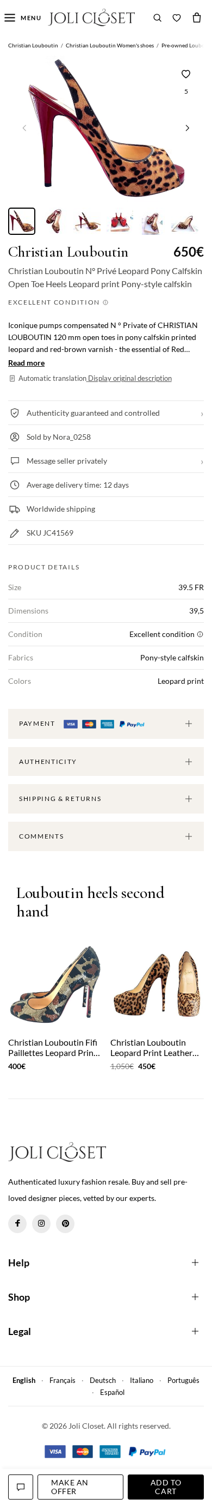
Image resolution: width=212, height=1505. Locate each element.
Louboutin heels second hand (90, 902)
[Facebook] (17, 1224)
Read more (26, 362)
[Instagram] (41, 1224)
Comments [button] (41, 836)
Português (183, 1380)
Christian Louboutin (68, 252)
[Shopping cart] (196, 17)
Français (62, 1380)
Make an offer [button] (70, 1487)
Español (112, 1392)
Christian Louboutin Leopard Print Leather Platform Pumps (151, 1047)
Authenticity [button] (48, 761)
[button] (187, 127)
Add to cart (166, 1487)
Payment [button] (38, 723)
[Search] (158, 17)
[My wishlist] (177, 17)
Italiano (141, 1380)
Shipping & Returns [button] (60, 798)
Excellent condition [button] (55, 302)
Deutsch (103, 1380)
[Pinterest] (65, 1224)
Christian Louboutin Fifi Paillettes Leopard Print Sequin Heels (52, 1047)
